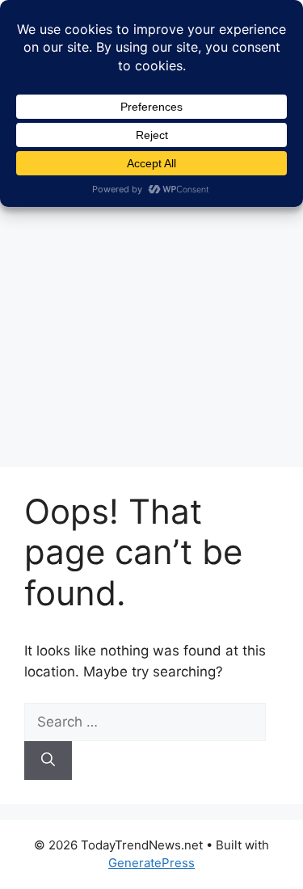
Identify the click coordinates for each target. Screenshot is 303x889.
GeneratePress (151, 862)
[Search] (48, 760)
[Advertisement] (151, 291)
